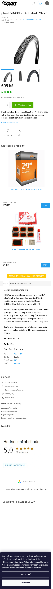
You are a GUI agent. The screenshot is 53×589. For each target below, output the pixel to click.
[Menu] (47, 3)
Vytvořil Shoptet (29, 481)
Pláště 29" (18, 354)
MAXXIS (17, 363)
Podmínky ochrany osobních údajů (14, 418)
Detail (45, 205)
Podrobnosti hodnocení (32, 20)
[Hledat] (33, 3)
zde (39, 567)
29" (15, 360)
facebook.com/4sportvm (14, 390)
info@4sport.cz (11, 382)
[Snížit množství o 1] (10, 106)
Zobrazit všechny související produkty (26, 276)
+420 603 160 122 (11, 386)
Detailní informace (8, 123)
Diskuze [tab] (13, 283)
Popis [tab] (5, 283)
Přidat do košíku (24, 105)
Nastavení (25, 574)
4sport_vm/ (9, 394)
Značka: (9, 22)
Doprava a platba (7, 415)
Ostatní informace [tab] (24, 283)
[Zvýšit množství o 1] (10, 103)
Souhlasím (25, 582)
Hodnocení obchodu (9, 408)
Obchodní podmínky (9, 411)
